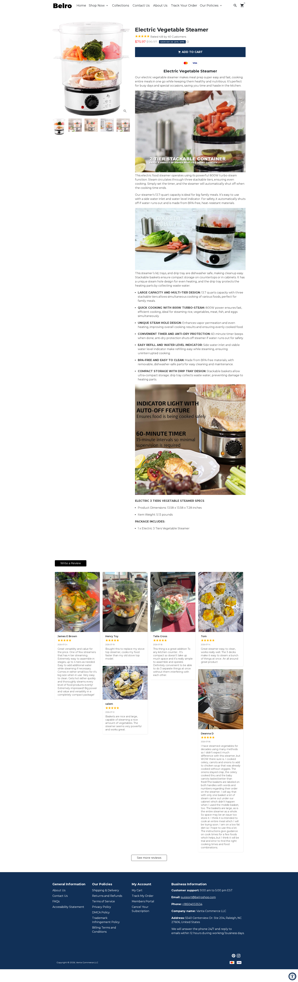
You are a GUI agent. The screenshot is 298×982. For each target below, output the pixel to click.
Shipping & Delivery (105, 890)
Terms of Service (103, 901)
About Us (160, 5)
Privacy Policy (101, 907)
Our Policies (211, 5)
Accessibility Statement (68, 907)
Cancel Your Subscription (140, 909)
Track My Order (142, 896)
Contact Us (141, 5)
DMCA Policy (101, 912)
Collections (120, 5)
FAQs (55, 901)
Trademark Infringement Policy (106, 920)
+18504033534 (192, 904)
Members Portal (143, 901)
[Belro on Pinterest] (233, 955)
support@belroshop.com (198, 897)
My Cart (137, 890)
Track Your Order (184, 5)
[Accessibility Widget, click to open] (292, 976)
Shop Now (99, 5)
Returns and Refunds (107, 896)
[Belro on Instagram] (238, 955)
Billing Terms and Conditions (104, 929)
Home (81, 5)
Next (125, 68)
